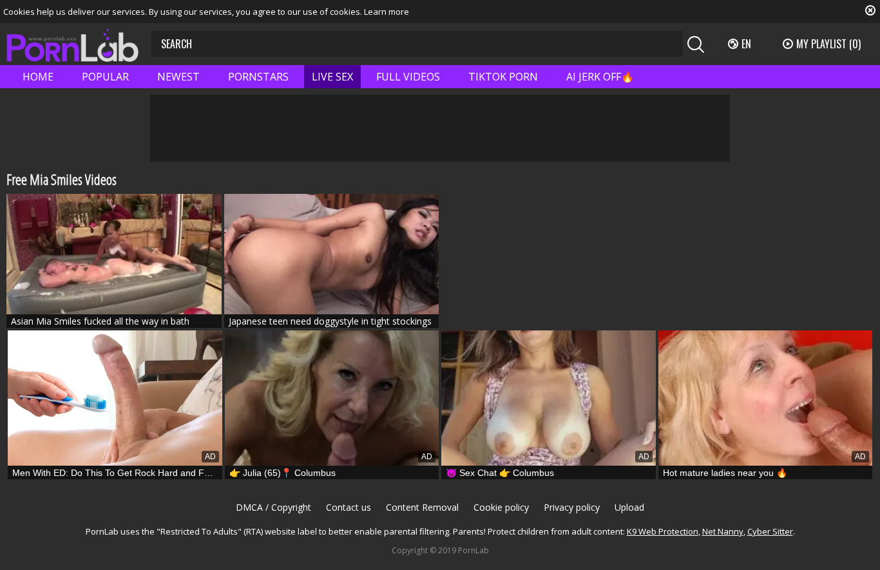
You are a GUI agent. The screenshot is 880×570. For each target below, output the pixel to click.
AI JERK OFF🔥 (600, 77)
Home (38, 77)
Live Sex (332, 77)
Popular (105, 77)
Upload (629, 507)
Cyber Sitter (770, 531)
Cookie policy (501, 507)
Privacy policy (572, 507)
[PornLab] (72, 44)
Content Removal (422, 507)
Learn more (386, 11)
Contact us (348, 507)
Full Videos (408, 77)
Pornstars (258, 77)
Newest (178, 77)
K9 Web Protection (662, 531)
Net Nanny (722, 531)
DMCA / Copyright (273, 507)
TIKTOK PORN (503, 77)
